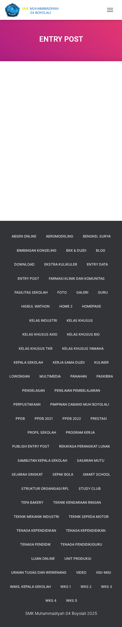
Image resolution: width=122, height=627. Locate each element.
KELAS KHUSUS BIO (83, 334)
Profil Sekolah (42, 432)
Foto (62, 292)
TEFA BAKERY (32, 502)
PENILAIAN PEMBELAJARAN (77, 390)
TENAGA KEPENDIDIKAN (36, 530)
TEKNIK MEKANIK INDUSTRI (36, 516)
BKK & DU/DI (76, 250)
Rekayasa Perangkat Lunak (84, 446)
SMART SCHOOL (96, 474)
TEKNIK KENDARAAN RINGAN (77, 502)
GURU (103, 292)
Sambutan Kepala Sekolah (42, 460)
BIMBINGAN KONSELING (36, 250)
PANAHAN (78, 376)
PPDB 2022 (71, 418)
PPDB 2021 (44, 418)
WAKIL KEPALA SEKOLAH (30, 586)
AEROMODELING (59, 236)
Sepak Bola (62, 474)
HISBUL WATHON (35, 306)
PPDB (20, 418)
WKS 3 (106, 586)
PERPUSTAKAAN (27, 404)
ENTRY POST (28, 278)
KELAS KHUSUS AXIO (39, 334)
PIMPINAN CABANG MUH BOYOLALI (79, 404)
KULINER (101, 362)
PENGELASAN (33, 390)
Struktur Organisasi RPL (45, 488)
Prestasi (99, 418)
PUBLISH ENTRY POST (30, 446)
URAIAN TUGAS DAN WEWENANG (38, 572)
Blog (100, 250)
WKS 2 (86, 586)
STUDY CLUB (90, 488)
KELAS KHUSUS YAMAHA (83, 348)
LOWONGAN (19, 376)
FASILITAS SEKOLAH (31, 292)
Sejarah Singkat (27, 474)
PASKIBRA (104, 376)
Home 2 (65, 306)
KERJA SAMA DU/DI (69, 362)
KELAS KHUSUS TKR (35, 348)
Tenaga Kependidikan (86, 530)
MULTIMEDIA (50, 376)
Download (24, 264)
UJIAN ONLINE (43, 558)
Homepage (91, 306)
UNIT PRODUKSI (77, 558)
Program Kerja (80, 432)
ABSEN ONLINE (24, 236)
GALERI (82, 292)
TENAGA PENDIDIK (35, 544)
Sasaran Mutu (90, 460)
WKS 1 (65, 586)
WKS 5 (71, 600)
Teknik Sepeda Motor (89, 516)
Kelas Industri (43, 320)
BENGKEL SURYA (97, 236)
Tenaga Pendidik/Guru (81, 544)
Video (81, 572)
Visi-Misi (103, 572)
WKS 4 (50, 600)
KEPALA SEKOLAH (28, 362)
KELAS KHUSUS (80, 320)
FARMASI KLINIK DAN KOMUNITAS (77, 278)
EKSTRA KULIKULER (60, 264)
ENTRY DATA (97, 264)
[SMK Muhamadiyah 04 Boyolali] (33, 10)
